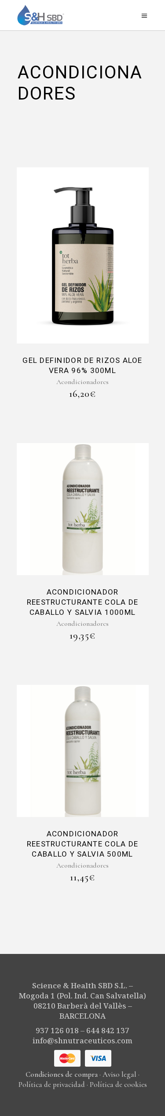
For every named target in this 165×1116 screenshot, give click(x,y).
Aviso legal (119, 1074)
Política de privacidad (51, 1084)
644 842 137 (107, 1030)
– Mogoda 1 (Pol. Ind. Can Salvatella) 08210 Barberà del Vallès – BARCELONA (82, 1000)
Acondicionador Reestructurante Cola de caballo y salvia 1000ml (82, 602)
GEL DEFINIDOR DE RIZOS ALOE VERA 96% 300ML (82, 365)
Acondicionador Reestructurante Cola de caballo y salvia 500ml (82, 844)
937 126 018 (57, 1030)
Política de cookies (118, 1084)
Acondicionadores (82, 381)
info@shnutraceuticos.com (82, 1040)
